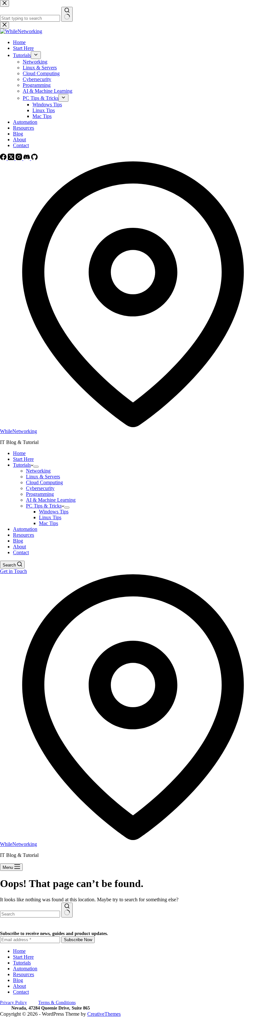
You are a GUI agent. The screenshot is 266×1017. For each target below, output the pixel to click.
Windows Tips (53, 511)
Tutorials (22, 465)
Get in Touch (13, 571)
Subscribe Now (78, 939)
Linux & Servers (43, 476)
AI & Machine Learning (51, 500)
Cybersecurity (40, 488)
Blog (18, 541)
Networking (38, 470)
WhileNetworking (18, 431)
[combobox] (30, 914)
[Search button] (67, 910)
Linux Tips (50, 517)
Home (19, 453)
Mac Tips (48, 523)
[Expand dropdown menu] (36, 467)
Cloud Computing (44, 482)
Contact (21, 552)
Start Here (23, 459)
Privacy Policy (13, 1002)
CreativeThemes (104, 1014)
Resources (23, 535)
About (19, 546)
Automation (25, 529)
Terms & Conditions (57, 1002)
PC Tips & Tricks (44, 505)
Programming (40, 494)
